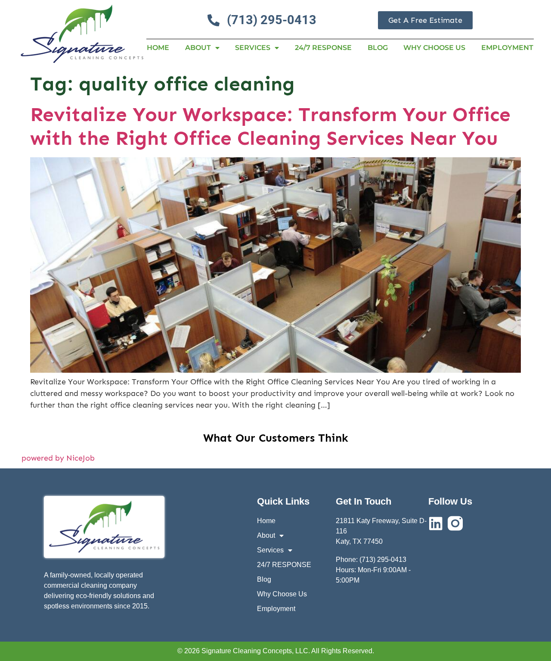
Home (158, 48)
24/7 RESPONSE (323, 48)
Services (252, 48)
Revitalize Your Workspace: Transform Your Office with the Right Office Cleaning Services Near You (270, 126)
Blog (378, 48)
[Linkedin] (435, 523)
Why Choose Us (434, 48)
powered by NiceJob (58, 458)
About (198, 48)
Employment (507, 48)
